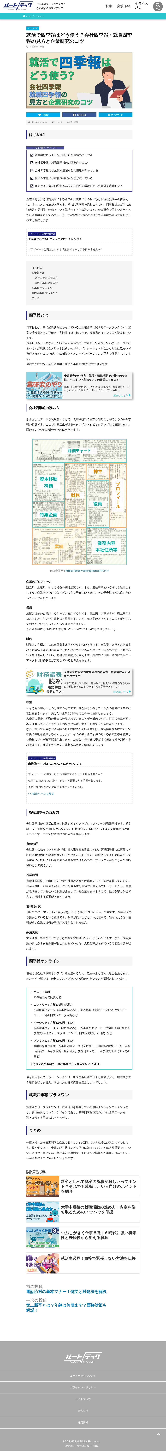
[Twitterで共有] (43, 114)
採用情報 (83, 1422)
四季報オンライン (42, 288)
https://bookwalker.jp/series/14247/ (87, 570)
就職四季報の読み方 (46, 283)
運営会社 (83, 1410)
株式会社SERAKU (87, 1446)
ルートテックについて (83, 1375)
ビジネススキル (40, 122)
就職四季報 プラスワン (45, 293)
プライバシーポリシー (83, 1387)
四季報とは (38, 272)
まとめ (35, 298)
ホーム (28, 16)
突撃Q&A (123, 6)
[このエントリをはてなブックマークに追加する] (115, 114)
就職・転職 (73, 122)
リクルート (40, 16)
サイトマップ (83, 1399)
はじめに (37, 267)
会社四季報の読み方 (46, 277)
